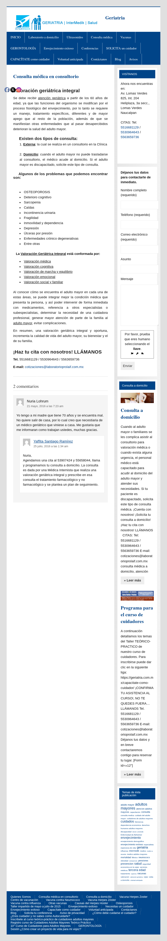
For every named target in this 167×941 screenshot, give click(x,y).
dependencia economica (131, 825)
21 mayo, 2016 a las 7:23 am (45, 406)
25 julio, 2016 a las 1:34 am (51, 446)
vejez (146, 877)
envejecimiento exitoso (132, 844)
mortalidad (126, 857)
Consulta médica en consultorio (58, 896)
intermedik (134, 851)
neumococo (144, 857)
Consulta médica (101, 37)
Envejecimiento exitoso (59, 48)
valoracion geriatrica (136, 877)
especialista (149, 845)
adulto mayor (127, 804)
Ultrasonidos (75, 37)
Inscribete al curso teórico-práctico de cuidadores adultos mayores (52, 919)
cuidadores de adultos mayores (140, 818)
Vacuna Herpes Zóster (102, 900)
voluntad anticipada (136, 880)
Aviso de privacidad (72, 913)
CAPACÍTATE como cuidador (30, 59)
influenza (124, 851)
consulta (145, 812)
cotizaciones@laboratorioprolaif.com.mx (54, 367)
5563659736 (130, 137)
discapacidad (126, 832)
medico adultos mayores (137, 854)
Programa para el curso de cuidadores (137, 614)
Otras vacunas (58, 903)
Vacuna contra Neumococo (63, 900)
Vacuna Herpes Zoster (133, 896)
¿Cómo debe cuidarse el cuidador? (114, 913)
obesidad (124, 861)
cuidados (127, 821)
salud (138, 863)
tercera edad (137, 870)
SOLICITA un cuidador (121, 48)
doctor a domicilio (137, 832)
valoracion (125, 877)
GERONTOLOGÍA (23, 48)
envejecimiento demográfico (132, 841)
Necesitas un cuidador (119, 906)
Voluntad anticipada (70, 59)
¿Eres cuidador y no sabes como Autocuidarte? (40, 916)
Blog (118, 59)
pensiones (143, 860)
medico (143, 851)
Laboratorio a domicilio (43, 37)
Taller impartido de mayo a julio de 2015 (36, 906)
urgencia (133, 874)
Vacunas (125, 37)
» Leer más (132, 580)
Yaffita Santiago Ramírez (53, 441)
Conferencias (90, 48)
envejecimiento (131, 837)
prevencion (127, 863)
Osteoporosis (124, 903)
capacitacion (135, 812)
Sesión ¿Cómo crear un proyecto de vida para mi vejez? (46, 929)
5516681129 (130, 127)
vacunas (141, 873)
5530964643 (130, 132)
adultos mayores (134, 806)
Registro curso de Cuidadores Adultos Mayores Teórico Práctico (51, 922)
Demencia (139, 822)
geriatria (142, 847)
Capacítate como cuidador (63, 909)
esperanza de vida (128, 848)
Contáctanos (99, 59)
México (135, 857)
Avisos (133, 59)
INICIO (16, 37)
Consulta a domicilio (132, 413)
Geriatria (115, 17)
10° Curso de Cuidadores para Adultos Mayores (41, 925)
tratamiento (125, 874)
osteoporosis (133, 861)
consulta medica (127, 815)
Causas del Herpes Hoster (91, 903)
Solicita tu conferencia (38, 913)
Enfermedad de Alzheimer (131, 835)
